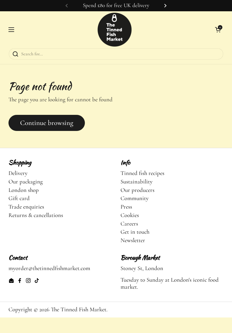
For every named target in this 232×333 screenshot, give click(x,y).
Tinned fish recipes (142, 173)
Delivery (17, 173)
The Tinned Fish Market (78, 309)
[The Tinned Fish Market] (115, 30)
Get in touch (135, 231)
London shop (23, 190)
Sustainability (136, 181)
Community (135, 198)
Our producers (137, 190)
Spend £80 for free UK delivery (116, 5)
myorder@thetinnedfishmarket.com (49, 268)
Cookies (130, 215)
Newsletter (133, 240)
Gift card (19, 198)
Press (126, 206)
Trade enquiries (26, 206)
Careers (129, 223)
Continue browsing (46, 123)
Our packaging (25, 181)
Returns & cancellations (35, 215)
